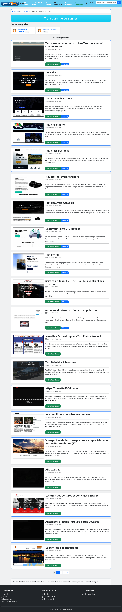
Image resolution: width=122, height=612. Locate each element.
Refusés (48, 5)
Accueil (26, 5)
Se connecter (7, 599)
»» (67, 573)
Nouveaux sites (37, 4)
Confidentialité (49, 599)
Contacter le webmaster (11, 601)
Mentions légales (49, 596)
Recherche (68, 5)
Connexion (79, 5)
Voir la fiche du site (53, 64)
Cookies (46, 594)
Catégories (58, 5)
